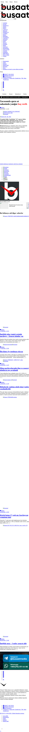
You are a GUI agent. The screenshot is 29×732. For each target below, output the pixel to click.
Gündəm (5, 23)
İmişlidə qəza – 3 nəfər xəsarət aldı (13, 643)
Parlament (5, 52)
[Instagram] (3, 84)
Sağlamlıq (5, 39)
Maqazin (5, 31)
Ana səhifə (5, 716)
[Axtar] (15, 19)
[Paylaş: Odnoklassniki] (7, 175)
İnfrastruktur (6, 48)
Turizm (4, 56)
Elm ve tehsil (6, 55)
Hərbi (4, 41)
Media (4, 45)
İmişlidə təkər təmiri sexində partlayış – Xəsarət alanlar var (11, 335)
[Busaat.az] (14, 9)
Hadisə (4, 27)
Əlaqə (4, 62)
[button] (5, 178)
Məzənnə (5, 66)
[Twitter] (3, 83)
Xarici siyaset (6, 49)
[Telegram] (3, 86)
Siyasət (4, 24)
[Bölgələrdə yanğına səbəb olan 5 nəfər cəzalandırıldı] (10, 379)
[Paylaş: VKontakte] (6, 173)
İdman (4, 35)
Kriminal (5, 44)
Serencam (5, 47)
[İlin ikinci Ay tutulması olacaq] (10, 344)
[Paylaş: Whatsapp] (6, 169)
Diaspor (5, 40)
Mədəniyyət (6, 32)
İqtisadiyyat (5, 25)
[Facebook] (3, 82)
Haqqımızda (6, 61)
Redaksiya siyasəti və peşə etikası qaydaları (13, 69)
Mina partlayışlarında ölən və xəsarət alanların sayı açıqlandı (14, 369)
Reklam (5, 64)
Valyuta (2, 1)
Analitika (5, 33)
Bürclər (15, 1)
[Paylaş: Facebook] (5, 167)
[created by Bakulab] (16, 728)
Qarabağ (5, 51)
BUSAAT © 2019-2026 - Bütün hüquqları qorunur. (12, 713)
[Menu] (0, 11)
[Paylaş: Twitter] (5, 168)
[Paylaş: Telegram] (5, 172)
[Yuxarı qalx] (0, 731)
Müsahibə (5, 36)
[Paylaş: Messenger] (6, 171)
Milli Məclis (6, 53)
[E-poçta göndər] (5, 176)
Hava (7, 1)
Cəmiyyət (5, 29)
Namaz (11, 1)
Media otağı (6, 65)
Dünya (4, 28)
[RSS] (3, 90)
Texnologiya (6, 37)
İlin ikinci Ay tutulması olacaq (11, 351)
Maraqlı (5, 43)
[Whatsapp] (3, 87)
